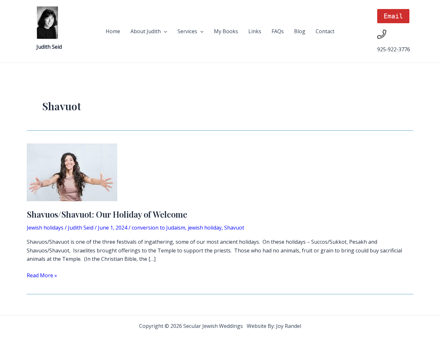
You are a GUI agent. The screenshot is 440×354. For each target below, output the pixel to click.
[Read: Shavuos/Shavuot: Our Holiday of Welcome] (72, 171)
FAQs (278, 31)
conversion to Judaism (158, 227)
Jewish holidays (45, 227)
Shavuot (234, 227)
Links (254, 31)
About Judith (145, 31)
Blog (299, 31)
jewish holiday (205, 227)
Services (187, 31)
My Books (226, 31)
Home (113, 31)
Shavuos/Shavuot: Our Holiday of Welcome (107, 214)
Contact (325, 31)
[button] (164, 31)
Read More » (42, 275)
